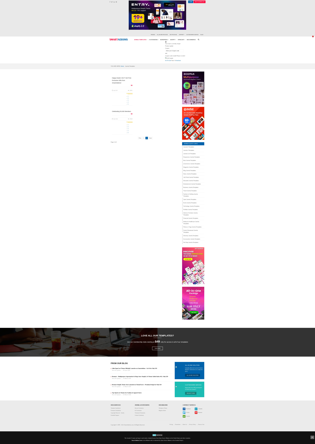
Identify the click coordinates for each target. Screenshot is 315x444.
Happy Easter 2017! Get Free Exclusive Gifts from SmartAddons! (121, 80)
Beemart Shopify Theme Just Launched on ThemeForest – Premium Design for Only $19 (136, 384)
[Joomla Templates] (119, 39)
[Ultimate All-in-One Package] (193, 303)
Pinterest (200, 412)
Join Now (157, 348)
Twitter (187, 412)
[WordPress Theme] (193, 265)
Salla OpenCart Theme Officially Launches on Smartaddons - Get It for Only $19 (134, 368)
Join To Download (199, 1)
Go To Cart (168, 60)
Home (122, 66)
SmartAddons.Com (137, 440)
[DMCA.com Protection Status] (158, 435)
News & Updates (116, 370)
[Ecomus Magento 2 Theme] (193, 88)
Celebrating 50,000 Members (121, 111)
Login (190, 1)
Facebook (188, 408)
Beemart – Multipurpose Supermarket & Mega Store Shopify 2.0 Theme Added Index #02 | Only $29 (140, 376)
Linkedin (200, 408)
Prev (140, 138)
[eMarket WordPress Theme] (193, 123)
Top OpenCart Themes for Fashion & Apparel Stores (127, 392)
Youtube (188, 416)
